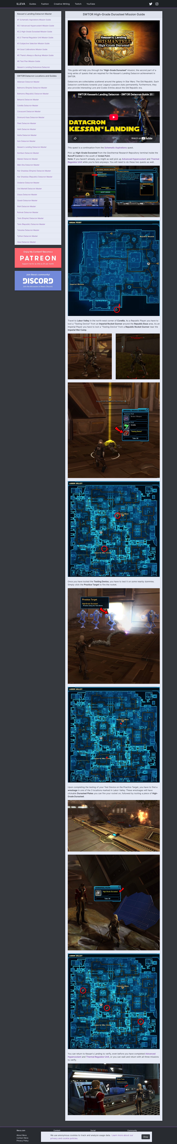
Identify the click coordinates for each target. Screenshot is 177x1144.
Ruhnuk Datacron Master (27, 212)
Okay (145, 1136)
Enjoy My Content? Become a (38, 251)
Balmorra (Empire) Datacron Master (32, 88)
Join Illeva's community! (38, 274)
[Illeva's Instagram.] (156, 4)
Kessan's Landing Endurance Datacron (33, 67)
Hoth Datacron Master (26, 129)
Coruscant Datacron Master (29, 111)
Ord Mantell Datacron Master (29, 188)
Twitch (78, 4)
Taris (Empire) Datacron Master (30, 218)
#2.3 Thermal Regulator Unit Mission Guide (35, 37)
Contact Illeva (22, 1138)
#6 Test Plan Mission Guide (28, 61)
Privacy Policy (23, 1140)
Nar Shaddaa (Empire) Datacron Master (34, 171)
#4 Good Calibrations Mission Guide (32, 49)
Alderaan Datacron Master (28, 82)
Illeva (21, 3)
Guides (32, 4)
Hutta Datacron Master (27, 135)
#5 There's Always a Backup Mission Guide (35, 55)
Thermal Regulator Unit (97, 1056)
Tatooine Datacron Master (28, 230)
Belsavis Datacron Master (28, 99)
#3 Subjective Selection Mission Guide (33, 43)
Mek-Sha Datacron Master (28, 165)
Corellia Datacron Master (27, 105)
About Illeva (22, 1135)
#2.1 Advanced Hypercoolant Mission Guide (35, 26)
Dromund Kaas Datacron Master (30, 117)
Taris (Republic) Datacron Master (31, 224)
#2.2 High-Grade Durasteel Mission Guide (34, 31)
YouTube (91, 4)
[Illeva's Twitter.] (150, 4)
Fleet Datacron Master (26, 123)
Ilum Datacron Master (26, 141)
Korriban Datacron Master (28, 153)
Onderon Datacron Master (28, 183)
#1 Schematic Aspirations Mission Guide (34, 20)
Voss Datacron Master (26, 242)
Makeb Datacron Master (27, 159)
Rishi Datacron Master (26, 206)
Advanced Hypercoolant (134, 159)
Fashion (45, 4)
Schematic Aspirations (115, 147)
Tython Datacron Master (27, 236)
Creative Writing (62, 4)
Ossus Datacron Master (27, 194)
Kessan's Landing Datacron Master (32, 147)
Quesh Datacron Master (27, 200)
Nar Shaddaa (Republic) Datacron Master (34, 177)
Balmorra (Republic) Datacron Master (33, 94)
